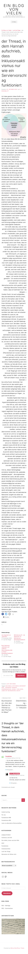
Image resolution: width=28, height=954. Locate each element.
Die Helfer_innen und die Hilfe (10, 840)
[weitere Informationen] (13, 614)
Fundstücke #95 (6, 820)
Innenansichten (6, 849)
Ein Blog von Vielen (14, 9)
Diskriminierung (6, 689)
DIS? (3, 843)
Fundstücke (5, 846)
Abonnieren (21, 675)
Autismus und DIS (7, 837)
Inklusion (20, 689)
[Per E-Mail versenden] (9, 614)
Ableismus (8, 686)
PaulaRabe (8, 756)
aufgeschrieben (6, 835)
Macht (18, 690)
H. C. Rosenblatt (14, 773)
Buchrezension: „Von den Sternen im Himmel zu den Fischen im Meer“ (7, 705)
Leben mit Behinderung (9, 690)
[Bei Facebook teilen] (3, 614)
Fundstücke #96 (6, 817)
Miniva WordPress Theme (17, 948)
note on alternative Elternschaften (12, 823)
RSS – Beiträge (6, 905)
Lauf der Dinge (11, 683)
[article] (14, 194)
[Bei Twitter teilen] (6, 614)
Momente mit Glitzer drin (9, 854)
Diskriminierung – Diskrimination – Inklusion (21, 703)
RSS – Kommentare (7, 908)
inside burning (6, 812)
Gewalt (14, 689)
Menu (14, 22)
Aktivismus (15, 686)
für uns (4, 815)
